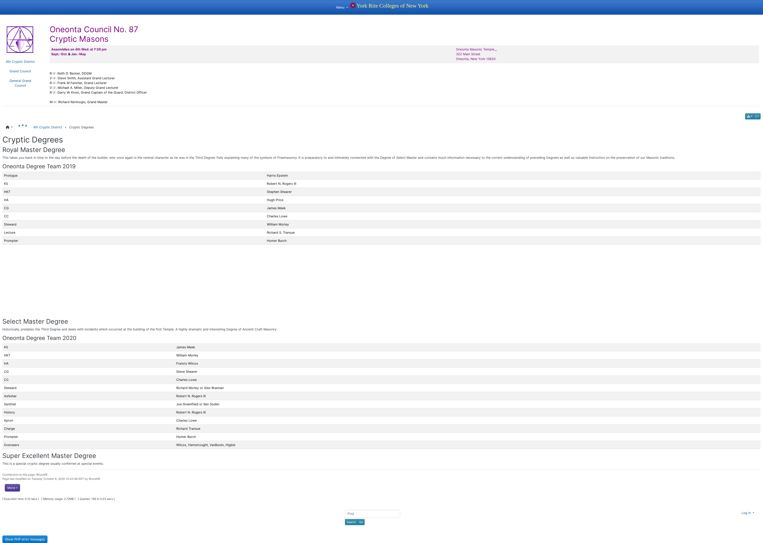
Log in (747, 513)
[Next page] (26, 127)
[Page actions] (757, 116)
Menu (340, 7)
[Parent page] (23, 127)
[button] (9, 127)
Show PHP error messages (25, 539)
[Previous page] (20, 127)
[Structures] (749, 116)
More (11, 488)
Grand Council (20, 71)
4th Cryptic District (20, 62)
